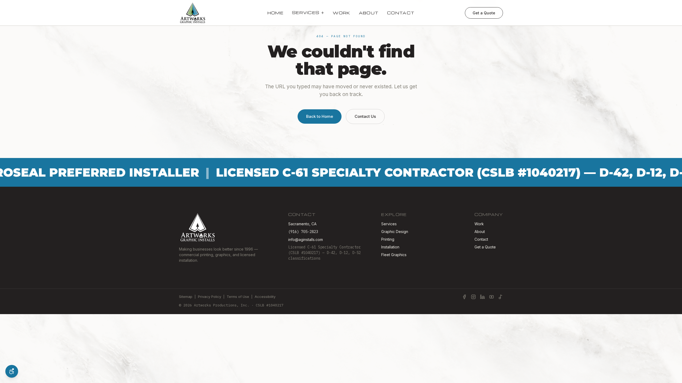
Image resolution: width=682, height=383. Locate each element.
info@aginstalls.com (305, 239)
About (369, 12)
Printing (387, 239)
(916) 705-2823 (303, 231)
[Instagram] (473, 296)
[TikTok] (500, 296)
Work (341, 12)
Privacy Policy (209, 296)
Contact (401, 12)
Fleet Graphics (394, 254)
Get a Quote (484, 13)
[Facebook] (464, 296)
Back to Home (319, 116)
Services (305, 12)
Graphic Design (394, 231)
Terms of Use (238, 296)
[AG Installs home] (192, 12)
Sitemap (185, 296)
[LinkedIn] (482, 296)
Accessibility (265, 296)
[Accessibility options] (11, 371)
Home (275, 12)
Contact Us (365, 116)
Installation (390, 247)
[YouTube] (491, 296)
